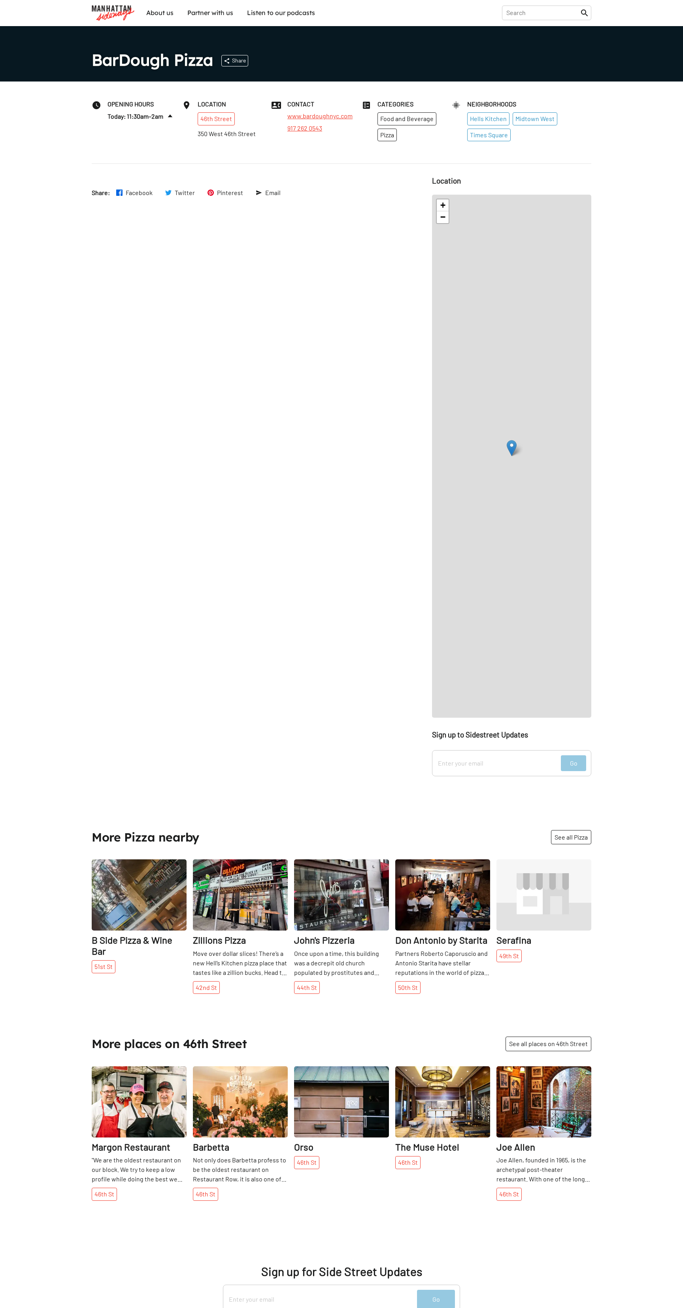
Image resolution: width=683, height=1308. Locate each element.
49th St (509, 955)
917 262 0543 (304, 128)
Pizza (387, 134)
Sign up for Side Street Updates (341, 1271)
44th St (307, 987)
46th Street (216, 118)
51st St (103, 966)
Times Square (489, 134)
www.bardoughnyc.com (320, 115)
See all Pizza (571, 837)
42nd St (206, 987)
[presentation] (542, 12)
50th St (408, 987)
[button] (512, 448)
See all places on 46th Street (548, 1043)
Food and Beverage (407, 118)
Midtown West (535, 118)
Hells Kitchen (488, 118)
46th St (104, 1194)
